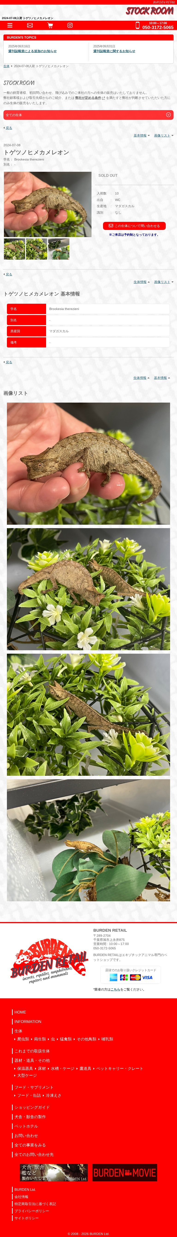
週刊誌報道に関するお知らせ (29, 51)
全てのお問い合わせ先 (34, 1154)
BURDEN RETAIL (164, 2)
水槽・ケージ (62, 1068)
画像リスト (162, 135)
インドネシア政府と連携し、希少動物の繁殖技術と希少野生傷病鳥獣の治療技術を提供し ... (139, 55)
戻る (9, 128)
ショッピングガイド (32, 1107)
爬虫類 (23, 1039)
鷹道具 (85, 1068)
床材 (42, 1068)
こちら (115, 989)
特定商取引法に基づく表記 (35, 1204)
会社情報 (21, 1197)
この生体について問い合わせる (137, 226)
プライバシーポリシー (32, 1211)
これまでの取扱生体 (32, 1051)
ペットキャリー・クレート (119, 1068)
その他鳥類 (86, 1039)
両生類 (40, 1039)
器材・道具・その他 (32, 1060)
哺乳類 (107, 1039)
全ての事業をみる (30, 1145)
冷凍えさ (54, 1095)
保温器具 (25, 1068)
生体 (6, 66)
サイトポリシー (27, 1218)
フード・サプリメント (34, 1087)
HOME (20, 1012)
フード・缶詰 (29, 1095)
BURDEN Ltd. (25, 1189)
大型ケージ (27, 1075)
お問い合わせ (26, 1136)
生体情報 (140, 282)
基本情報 (140, 135)
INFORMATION (28, 1021)
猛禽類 (66, 1039)
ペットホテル (26, 1126)
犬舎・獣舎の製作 (30, 1117)
